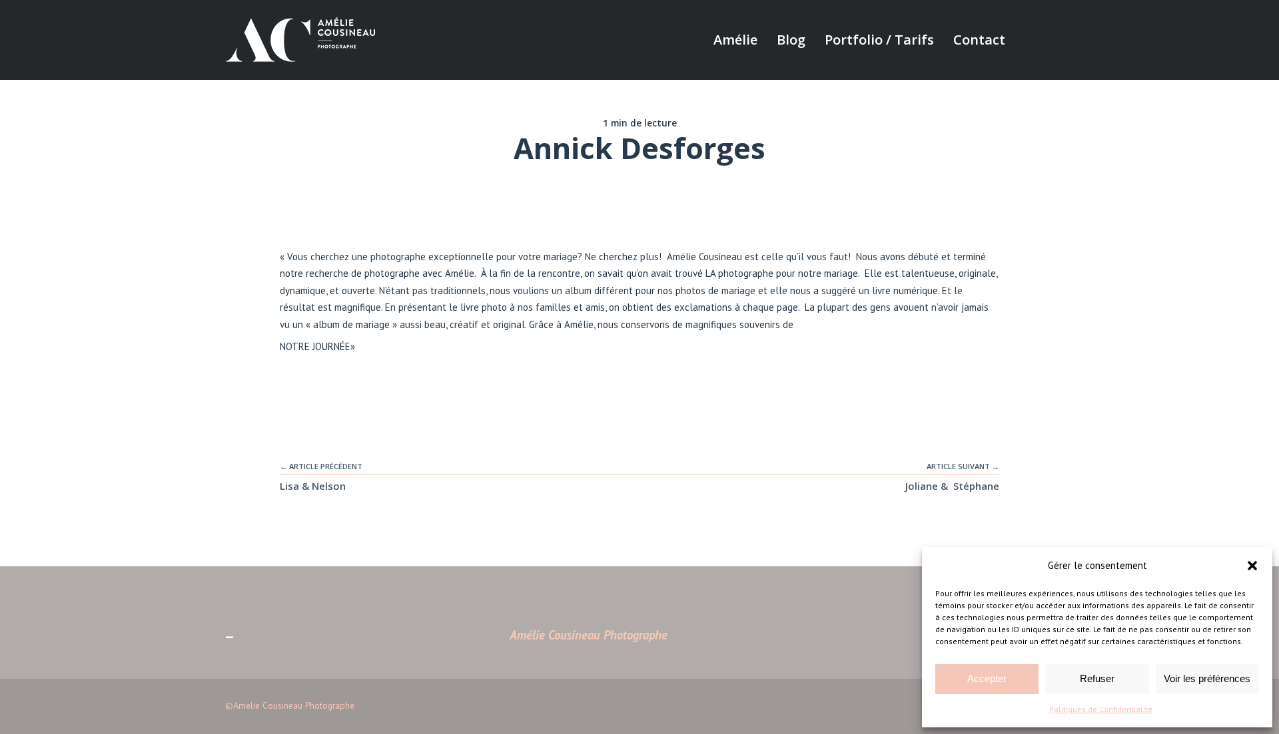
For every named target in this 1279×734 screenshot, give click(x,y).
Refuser (1097, 678)
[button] (1252, 565)
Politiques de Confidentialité (1100, 709)
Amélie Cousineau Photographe (588, 635)
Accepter (987, 678)
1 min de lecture (640, 123)
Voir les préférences (1207, 678)
